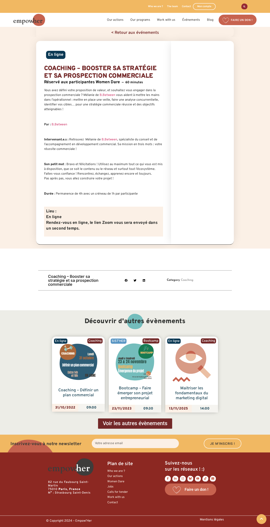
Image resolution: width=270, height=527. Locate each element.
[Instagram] (183, 479)
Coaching (187, 280)
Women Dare (115, 481)
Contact (186, 6)
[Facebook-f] (168, 479)
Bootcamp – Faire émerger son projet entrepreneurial (135, 393)
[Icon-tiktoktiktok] (205, 479)
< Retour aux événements (135, 32)
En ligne (55, 54)
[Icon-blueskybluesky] (190, 479)
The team (172, 6)
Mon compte (204, 6)
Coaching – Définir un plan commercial (78, 393)
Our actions (115, 476)
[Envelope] (213, 479)
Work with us (116, 497)
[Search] (244, 6)
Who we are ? (155, 6)
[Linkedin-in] (175, 479)
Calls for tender (117, 492)
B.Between (107, 95)
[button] (126, 280)
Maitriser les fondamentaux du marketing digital (191, 393)
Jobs (110, 487)
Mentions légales (212, 520)
